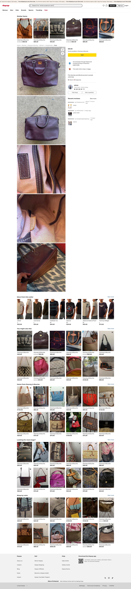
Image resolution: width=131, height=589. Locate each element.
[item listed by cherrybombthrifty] (73, 478)
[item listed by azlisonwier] (57, 533)
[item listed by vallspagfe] (57, 422)
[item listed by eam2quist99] (106, 478)
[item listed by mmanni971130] (106, 341)
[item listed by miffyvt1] (90, 422)
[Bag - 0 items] (106, 6)
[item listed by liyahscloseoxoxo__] (73, 452)
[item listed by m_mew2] (57, 366)
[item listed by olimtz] (24, 309)
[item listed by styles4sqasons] (90, 396)
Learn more (76, 65)
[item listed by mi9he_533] (24, 452)
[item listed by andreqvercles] (57, 508)
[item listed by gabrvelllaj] (57, 478)
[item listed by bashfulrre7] (41, 533)
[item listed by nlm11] (90, 478)
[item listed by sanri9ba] (106, 508)
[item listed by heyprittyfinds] (24, 533)
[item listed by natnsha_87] (24, 422)
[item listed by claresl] (41, 422)
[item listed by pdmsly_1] (24, 366)
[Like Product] (30, 20)
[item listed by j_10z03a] (57, 452)
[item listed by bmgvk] (90, 452)
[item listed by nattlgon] (106, 422)
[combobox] (55, 5)
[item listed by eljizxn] (41, 396)
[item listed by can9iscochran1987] (24, 478)
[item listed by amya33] (73, 508)
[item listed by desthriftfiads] (73, 422)
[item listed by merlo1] (41, 478)
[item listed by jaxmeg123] (90, 341)
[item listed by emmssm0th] (24, 341)
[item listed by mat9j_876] (73, 366)
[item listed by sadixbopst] (41, 452)
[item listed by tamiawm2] (41, 341)
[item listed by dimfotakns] (106, 533)
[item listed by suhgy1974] (24, 396)
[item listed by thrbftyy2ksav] (106, 452)
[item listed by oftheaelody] (73, 396)
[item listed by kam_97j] (41, 508)
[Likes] (103, 6)
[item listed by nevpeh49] (73, 533)
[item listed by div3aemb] (90, 508)
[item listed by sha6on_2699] (90, 533)
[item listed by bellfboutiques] (90, 366)
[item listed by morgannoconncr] (41, 366)
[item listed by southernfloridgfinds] (106, 366)
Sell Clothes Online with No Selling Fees (71, 581)
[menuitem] (5, 10)
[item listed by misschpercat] (57, 341)
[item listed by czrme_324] (106, 396)
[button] (85, 89)
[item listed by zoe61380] (73, 341)
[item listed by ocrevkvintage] (57, 396)
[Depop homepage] (5, 6)
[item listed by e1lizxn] (24, 508)
